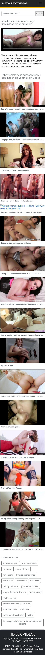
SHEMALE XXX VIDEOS (14, 3)
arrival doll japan (10, 563)
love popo (7, 569)
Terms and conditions (12, 649)
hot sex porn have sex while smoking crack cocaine (22, 622)
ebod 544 (24, 609)
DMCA (7, 646)
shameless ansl (10, 609)
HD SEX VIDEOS (22, 634)
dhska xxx (34, 580)
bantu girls (8, 580)
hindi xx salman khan (25, 575)
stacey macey (35, 592)
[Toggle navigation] (40, 3)
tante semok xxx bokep (13, 615)
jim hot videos (9, 598)
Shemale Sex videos (23, 651)
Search (39, 13)
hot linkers (8, 575)
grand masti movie (29, 586)
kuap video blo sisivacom (14, 592)
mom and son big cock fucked (16, 603)
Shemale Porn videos (33, 649)
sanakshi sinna (22, 569)
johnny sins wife (10, 586)
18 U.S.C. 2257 (18, 646)
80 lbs (30, 615)
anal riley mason (29, 563)
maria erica (21, 580)
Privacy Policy (33, 646)
